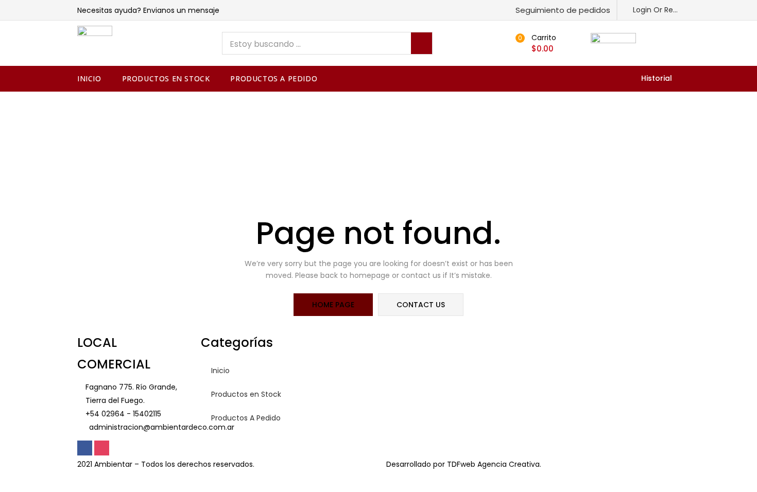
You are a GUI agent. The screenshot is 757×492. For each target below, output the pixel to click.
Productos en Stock (166, 78)
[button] (558, 10)
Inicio (89, 78)
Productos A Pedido (273, 78)
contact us (421, 305)
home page (333, 305)
